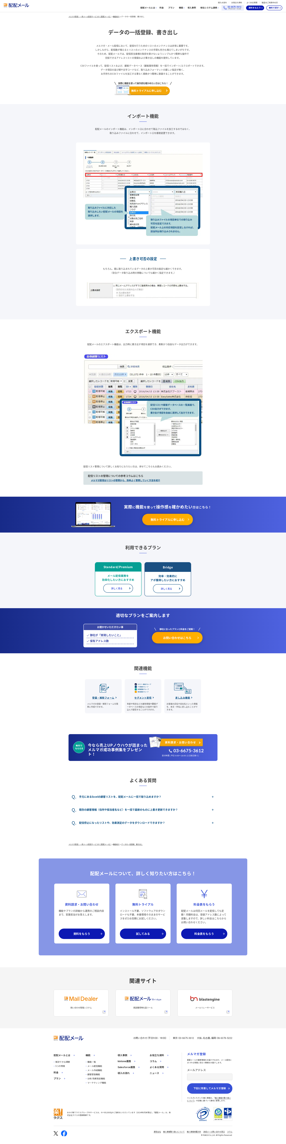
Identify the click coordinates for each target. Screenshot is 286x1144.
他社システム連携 (208, 8)
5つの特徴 (60, 1066)
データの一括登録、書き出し (132, 16)
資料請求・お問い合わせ (180, 742)
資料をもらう (255, 8)
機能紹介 (116, 16)
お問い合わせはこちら (177, 638)
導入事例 (192, 8)
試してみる (143, 934)
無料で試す (274, 8)
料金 (162, 8)
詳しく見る (116, 588)
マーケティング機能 (96, 1083)
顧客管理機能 (93, 1074)
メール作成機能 (94, 1070)
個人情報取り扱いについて (174, 1132)
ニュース (154, 1073)
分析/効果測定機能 (96, 1078)
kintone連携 (124, 1061)
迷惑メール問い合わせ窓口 (214, 1132)
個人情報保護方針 (194, 1132)
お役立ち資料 (236, 3)
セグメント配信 (143, 697)
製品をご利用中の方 (270, 3)
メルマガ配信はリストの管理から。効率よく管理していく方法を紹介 (125, 480)
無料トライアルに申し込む (146, 90)
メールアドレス (196, 1070)
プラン (171, 8)
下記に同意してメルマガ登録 (209, 1088)
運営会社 (157, 1132)
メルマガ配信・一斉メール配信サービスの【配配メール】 (90, 16)
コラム (153, 1061)
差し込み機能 (182, 697)
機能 (181, 8)
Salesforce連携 (126, 1067)
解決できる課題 (62, 1062)
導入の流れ (222, 3)
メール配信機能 (94, 1066)
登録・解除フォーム (103, 697)
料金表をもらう (204, 934)
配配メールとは (147, 8)
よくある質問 (252, 3)
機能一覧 (91, 1062)
